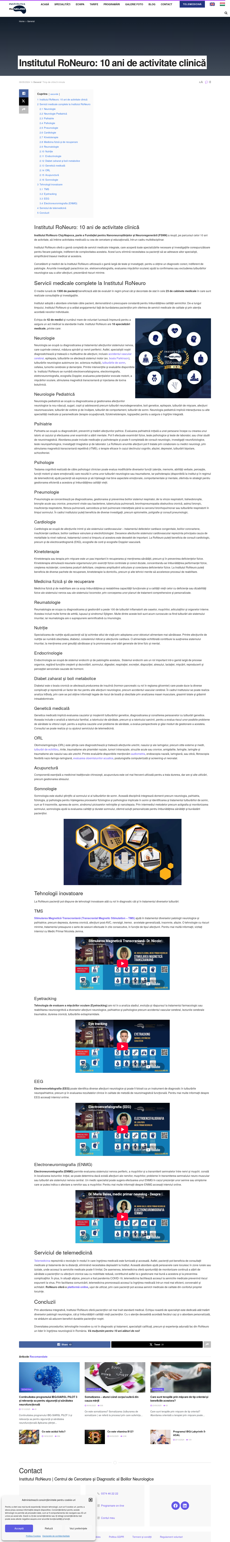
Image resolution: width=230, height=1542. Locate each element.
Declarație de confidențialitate (56, 1535)
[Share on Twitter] (23, 101)
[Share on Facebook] (23, 93)
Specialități (62, 4)
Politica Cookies (33, 1535)
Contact (166, 4)
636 (101, 1405)
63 (166, 1405)
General (31, 21)
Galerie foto (134, 4)
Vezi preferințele (78, 1528)
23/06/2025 (156, 1405)
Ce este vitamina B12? (120, 1431)
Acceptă (19, 1528)
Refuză (49, 1528)
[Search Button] (226, 12)
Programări (112, 4)
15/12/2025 (25, 1409)
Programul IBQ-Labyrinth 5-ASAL (189, 1433)
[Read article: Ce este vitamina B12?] (95, 1437)
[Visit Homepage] (18, 8)
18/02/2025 (48, 1436)
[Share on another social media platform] (23, 109)
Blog (152, 4)
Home (22, 21)
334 (58, 1436)
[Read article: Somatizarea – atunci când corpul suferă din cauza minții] (115, 1377)
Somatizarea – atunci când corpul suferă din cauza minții (111, 1398)
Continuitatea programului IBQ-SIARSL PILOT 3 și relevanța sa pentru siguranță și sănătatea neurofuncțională (48, 1400)
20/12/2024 (179, 1439)
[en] (212, 4)
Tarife (94, 4)
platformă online (78, 1287)
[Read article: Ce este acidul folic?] (29, 1437)
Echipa (80, 4)
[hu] (222, 4)
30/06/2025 (91, 1405)
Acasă (45, 4)
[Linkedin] (185, 1505)
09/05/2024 (24, 82)
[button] (90, 1500)
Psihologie (94, 1389)
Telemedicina (42, 1261)
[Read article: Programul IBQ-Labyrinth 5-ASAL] (160, 1437)
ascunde (54, 94)
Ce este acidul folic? (53, 1431)
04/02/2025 (114, 1436)
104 (189, 1439)
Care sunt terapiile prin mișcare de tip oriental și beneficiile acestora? (179, 1398)
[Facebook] (175, 1505)
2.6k (124, 1436)
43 (35, 1409)
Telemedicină (192, 4)
